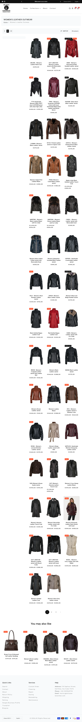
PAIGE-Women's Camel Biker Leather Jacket (54, 181)
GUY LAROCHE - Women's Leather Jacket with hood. (54, 561)
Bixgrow (5, 708)
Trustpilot (6, 705)
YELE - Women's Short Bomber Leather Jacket (36, 297)
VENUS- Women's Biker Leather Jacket (54, 296)
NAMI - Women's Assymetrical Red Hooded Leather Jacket (71, 64)
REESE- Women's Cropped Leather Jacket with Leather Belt (36, 372)
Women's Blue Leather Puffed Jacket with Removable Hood (36, 260)
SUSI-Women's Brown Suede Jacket (36, 484)
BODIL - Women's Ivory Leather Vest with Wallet (71, 561)
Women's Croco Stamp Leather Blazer (71, 484)
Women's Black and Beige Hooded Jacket (71, 296)
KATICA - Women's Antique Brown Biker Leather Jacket (71, 144)
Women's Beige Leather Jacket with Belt (54, 447)
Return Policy (7, 694)
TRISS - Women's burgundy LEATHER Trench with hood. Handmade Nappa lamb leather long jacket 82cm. (54, 106)
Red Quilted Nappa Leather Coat (53, 333)
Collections (34, 8)
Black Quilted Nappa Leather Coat (36, 333)
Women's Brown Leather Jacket (36, 409)
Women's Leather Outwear (19, 22)
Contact (53, 8)
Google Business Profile (11, 703)
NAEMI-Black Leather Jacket (71, 370)
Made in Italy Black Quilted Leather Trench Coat (71, 182)
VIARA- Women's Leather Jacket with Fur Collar (71, 334)
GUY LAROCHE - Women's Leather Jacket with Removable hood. (54, 65)
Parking (5, 700)
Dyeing (31, 694)
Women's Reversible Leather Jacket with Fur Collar (54, 524)
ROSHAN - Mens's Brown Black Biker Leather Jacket (51, 660)
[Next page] (60, 612)
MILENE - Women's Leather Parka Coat (36, 63)
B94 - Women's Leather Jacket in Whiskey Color (71, 410)
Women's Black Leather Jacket (53, 370)
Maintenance (33, 700)
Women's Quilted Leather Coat (36, 599)
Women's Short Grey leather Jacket (54, 599)
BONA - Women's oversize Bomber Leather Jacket (36, 447)
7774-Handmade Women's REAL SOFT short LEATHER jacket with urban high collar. (36, 104)
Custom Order (34, 686)
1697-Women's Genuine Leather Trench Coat (54, 485)
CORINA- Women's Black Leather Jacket (36, 144)
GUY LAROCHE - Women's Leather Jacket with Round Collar (36, 562)
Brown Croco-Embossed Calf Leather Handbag (11, 655)
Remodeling (33, 697)
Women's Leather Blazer (54, 409)
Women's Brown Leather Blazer (31, 659)
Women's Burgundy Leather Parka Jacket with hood (71, 524)
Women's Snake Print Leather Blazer (36, 180)
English (77, 1)
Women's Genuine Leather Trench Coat (36, 523)
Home (25, 8)
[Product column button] (5, 31)
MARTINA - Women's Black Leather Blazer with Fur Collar (36, 221)
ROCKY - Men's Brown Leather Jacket (70, 659)
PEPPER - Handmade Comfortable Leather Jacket (71, 260)
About (45, 8)
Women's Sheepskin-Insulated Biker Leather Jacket (54, 260)
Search (4, 686)
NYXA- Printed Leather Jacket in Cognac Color (54, 143)
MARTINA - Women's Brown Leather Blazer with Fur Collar (53, 221)
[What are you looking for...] (70, 8)
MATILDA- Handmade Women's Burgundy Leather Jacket (71, 447)
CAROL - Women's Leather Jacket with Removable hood (71, 221)
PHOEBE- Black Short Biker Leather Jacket (71, 102)
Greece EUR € (67, 1)
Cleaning (32, 689)
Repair (31, 692)
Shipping (5, 697)
